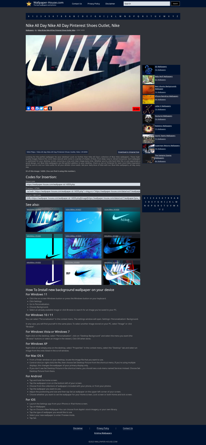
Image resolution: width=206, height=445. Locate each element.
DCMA (136, 109)
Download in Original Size (128, 152)
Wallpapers (30, 30)
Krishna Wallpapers (103, 433)
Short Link (30, 181)
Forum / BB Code (33, 195)
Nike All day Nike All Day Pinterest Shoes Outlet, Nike (56, 30)
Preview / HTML (33, 188)
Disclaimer (110, 3)
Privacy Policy (94, 3)
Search (175, 3)
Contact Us (77, 3)
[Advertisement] (83, 131)
